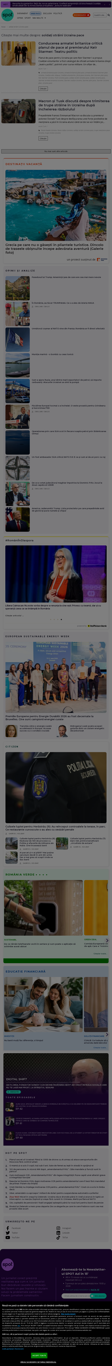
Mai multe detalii (68, 1314)
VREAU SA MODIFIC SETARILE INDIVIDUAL (38, 1362)
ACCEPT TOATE (39, 1355)
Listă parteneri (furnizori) (12, 1349)
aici (19, 1325)
